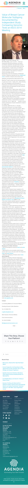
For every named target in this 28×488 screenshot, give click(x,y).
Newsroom (5, 408)
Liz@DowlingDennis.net (7, 312)
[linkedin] (9, 418)
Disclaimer (16, 413)
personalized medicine (7, 166)
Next (24, 8)
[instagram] (9, 415)
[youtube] (6, 418)
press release (10, 253)
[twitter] (6, 415)
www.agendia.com (8, 298)
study (18, 247)
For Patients (6, 407)
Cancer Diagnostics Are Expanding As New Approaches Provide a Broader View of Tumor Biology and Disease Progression (13, 368)
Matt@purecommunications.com (10, 323)
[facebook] (3, 415)
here (23, 155)
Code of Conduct (18, 412)
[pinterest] (3, 418)
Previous (19, 8)
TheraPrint (16, 181)
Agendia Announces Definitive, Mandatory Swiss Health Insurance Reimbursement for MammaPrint (13, 374)
